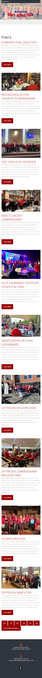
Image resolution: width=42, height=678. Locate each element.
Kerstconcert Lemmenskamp (12, 217)
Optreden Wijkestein (16, 592)
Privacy (27, 649)
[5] (30, 623)
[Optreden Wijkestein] (21, 577)
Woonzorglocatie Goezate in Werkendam (18, 96)
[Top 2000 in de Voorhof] (21, 143)
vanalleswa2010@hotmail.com (23, 660)
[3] (17, 623)
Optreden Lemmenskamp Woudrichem (19, 473)
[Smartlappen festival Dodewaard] (21, 325)
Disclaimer (20, 649)
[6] (37, 623)
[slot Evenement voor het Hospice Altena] (21, 264)
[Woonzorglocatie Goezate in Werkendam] (21, 81)
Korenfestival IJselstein (19, 42)
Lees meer (7, 65)
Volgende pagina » (11, 628)
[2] (11, 623)
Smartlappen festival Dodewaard (17, 342)
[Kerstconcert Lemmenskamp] (21, 200)
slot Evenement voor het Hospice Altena (20, 285)
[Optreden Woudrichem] (21, 389)
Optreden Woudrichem (19, 408)
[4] (24, 623)
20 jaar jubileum (13, 539)
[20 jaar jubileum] (21, 520)
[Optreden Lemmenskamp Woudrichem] (21, 452)
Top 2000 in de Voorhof (19, 162)
